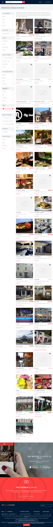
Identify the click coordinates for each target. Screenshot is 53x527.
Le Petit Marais (38, 234)
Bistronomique (5, 47)
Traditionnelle (4, 41)
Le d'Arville (18, 234)
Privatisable (4, 97)
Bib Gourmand (5, 64)
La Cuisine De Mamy (40, 390)
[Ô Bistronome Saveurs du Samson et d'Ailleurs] (43, 337)
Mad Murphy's (19, 434)
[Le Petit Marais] (43, 226)
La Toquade (19, 57)
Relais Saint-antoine (40, 101)
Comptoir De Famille (40, 168)
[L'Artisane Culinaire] (43, 203)
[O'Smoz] (43, 359)
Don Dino (37, 301)
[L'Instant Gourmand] (24, 159)
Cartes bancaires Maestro (7, 121)
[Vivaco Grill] (24, 404)
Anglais (3, 142)
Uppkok (18, 34)
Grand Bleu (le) (20, 368)
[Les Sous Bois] (24, 70)
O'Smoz (36, 368)
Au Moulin (37, 279)
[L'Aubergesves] (24, 137)
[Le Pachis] (43, 48)
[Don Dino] (43, 293)
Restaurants (3, 6)
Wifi (3, 94)
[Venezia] (43, 315)
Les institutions (5, 131)
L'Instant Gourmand (21, 168)
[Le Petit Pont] (24, 270)
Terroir (3, 44)
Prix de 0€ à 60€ (8, 110)
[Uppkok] (24, 26)
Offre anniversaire (5, 33)
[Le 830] (24, 315)
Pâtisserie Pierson (39, 123)
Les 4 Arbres (38, 256)
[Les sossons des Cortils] (24, 293)
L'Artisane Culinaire (39, 212)
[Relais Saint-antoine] (43, 92)
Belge (3, 19)
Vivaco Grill (19, 412)
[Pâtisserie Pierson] (43, 115)
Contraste (37, 190)
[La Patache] (43, 70)
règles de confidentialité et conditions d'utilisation (36, 522)
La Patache (37, 79)
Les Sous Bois (19, 79)
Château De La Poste (21, 101)
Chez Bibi (18, 212)
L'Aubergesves (19, 145)
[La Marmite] (43, 404)
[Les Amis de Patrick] (24, 248)
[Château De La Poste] (24, 92)
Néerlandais (4, 145)
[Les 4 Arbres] (43, 248)
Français (3, 16)
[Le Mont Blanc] (24, 337)
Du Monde (44, 349)
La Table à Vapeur (20, 190)
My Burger (18, 123)
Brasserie (4, 74)
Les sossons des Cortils (21, 301)
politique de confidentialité (23, 518)
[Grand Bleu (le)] (24, 359)
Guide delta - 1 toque (6, 60)
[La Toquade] (24, 48)
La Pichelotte (38, 145)
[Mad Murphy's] (24, 426)
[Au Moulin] (43, 270)
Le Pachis (37, 57)
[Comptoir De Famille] (43, 159)
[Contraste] (43, 181)
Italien (3, 22)
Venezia (37, 323)
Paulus (17, 390)
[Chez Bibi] (24, 203)
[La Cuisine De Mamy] (43, 381)
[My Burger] (24, 115)
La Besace (37, 34)
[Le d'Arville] (24, 226)
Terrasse (4, 91)
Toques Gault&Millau (8, 57)
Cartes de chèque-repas (9, 124)
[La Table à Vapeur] (24, 181)
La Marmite (37, 412)
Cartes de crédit (7, 117)
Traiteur (3, 77)
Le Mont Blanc (19, 346)
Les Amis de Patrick (21, 256)
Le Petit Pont (19, 279)
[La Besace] (43, 26)
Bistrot (3, 80)
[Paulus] (24, 381)
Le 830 (17, 323)
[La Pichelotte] (43, 137)
